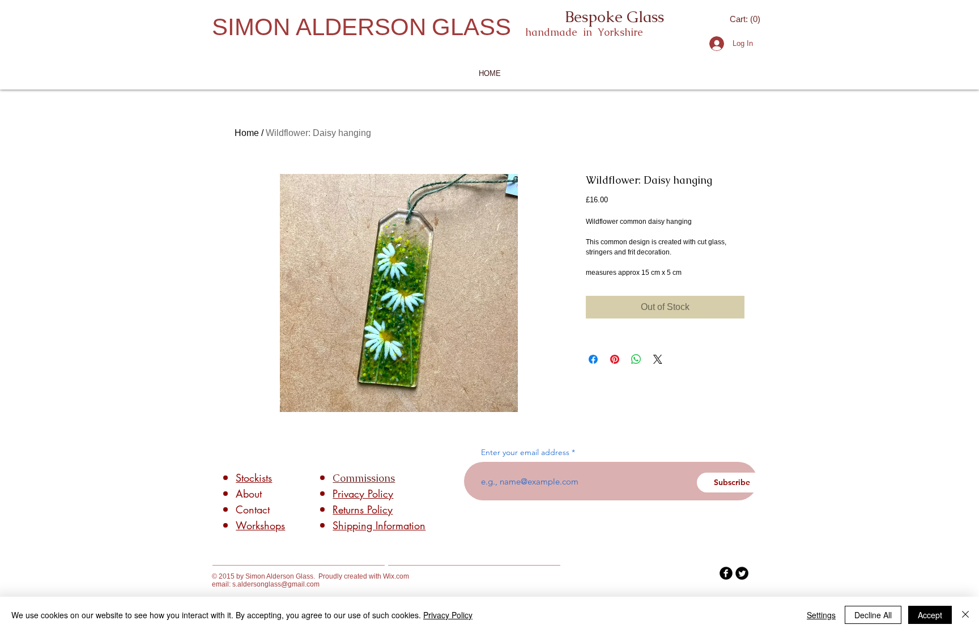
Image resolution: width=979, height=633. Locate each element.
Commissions (364, 478)
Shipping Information (379, 525)
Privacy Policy (448, 615)
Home (247, 133)
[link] (746, 19)
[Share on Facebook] (593, 359)
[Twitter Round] (741, 573)
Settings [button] (821, 615)
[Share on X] (658, 359)
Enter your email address (525, 452)
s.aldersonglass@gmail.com (276, 584)
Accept (930, 615)
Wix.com (396, 576)
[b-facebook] (726, 573)
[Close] (965, 615)
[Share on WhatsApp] (636, 359)
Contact (253, 509)
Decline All (873, 615)
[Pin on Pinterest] (615, 359)
